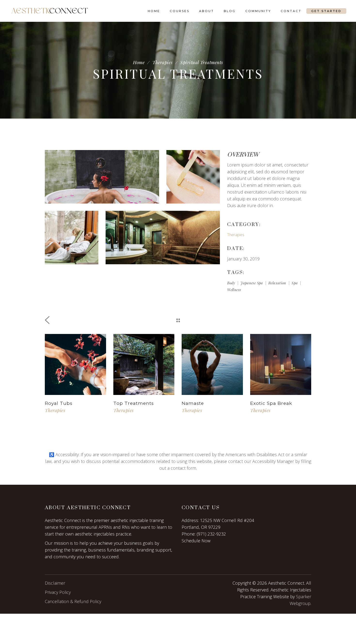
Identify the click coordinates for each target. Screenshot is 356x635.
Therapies (162, 62)
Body (231, 282)
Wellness (234, 289)
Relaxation (277, 282)
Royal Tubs (58, 403)
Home (139, 62)
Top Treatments (133, 403)
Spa (295, 282)
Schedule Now (196, 541)
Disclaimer (55, 583)
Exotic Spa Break (271, 403)
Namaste (193, 403)
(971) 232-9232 (211, 534)
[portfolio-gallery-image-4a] (71, 237)
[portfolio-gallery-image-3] (163, 237)
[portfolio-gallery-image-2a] (193, 177)
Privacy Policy (58, 592)
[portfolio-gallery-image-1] (102, 177)
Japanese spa (251, 282)
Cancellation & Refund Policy (73, 601)
